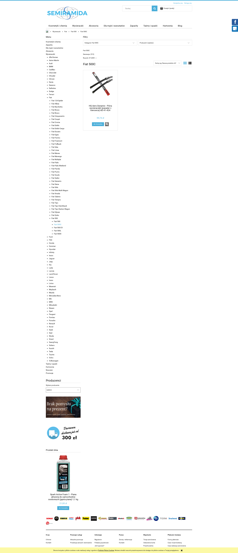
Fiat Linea (55, 150)
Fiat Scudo (55, 175)
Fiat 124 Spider (57, 101)
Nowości (49, 370)
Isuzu (51, 255)
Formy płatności (173, 539)
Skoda (51, 336)
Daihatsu (52, 88)
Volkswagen (53, 361)
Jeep (51, 262)
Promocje (49, 373)
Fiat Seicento (56, 181)
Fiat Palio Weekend (58, 166)
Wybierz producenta (52, 385)
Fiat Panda (55, 169)
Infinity (51, 252)
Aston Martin (54, 60)
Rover (51, 327)
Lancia (51, 271)
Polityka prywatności (102, 543)
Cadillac (52, 70)
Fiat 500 (54, 218)
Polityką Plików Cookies (106, 550)
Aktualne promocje (76, 539)
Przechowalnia (148, 546)
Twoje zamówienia (149, 539)
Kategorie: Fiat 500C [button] (91, 43)
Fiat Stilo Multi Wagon (59, 190)
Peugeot (52, 314)
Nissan (51, 308)
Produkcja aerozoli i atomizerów (81, 543)
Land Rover (53, 274)
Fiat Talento (55, 197)
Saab (51, 330)
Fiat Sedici (55, 178)
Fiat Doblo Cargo (57, 128)
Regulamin (98, 539)
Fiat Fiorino (55, 138)
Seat (50, 333)
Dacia (51, 82)
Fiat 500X (57, 234)
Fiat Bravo (55, 113)
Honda (51, 243)
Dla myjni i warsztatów (54, 48)
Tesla (51, 351)
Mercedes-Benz (55, 296)
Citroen (52, 79)
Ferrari (51, 94)
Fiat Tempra (56, 200)
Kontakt (48, 543)
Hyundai (52, 249)
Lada (51, 268)
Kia (50, 265)
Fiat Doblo (55, 125)
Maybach (52, 289)
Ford (51, 237)
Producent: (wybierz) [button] (146, 43)
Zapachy (49, 45)
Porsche (52, 320)
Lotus (51, 283)
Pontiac (52, 317)
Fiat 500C (57, 224)
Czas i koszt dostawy (175, 543)
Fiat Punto (55, 172)
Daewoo (52, 85)
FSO (50, 240)
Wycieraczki (50, 54)
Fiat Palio (55, 163)
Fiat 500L (57, 231)
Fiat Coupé (55, 119)
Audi (50, 63)
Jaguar (52, 259)
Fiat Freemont (56, 141)
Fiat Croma (55, 122)
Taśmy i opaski (51, 364)
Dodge (51, 91)
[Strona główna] (67, 13)
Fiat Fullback (56, 144)
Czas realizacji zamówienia (177, 546)
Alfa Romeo (53, 57)
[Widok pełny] (190, 63)
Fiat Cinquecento (57, 116)
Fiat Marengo (56, 156)
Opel (50, 311)
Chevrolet (52, 73)
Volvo (51, 358)
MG (50, 299)
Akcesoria (49, 51)
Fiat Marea (55, 153)
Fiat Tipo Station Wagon (60, 209)
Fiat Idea (54, 147)
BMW (51, 67)
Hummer (52, 246)
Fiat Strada (55, 193)
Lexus (51, 277)
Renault (52, 324)
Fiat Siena (55, 184)
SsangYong (53, 342)
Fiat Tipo (54, 203)
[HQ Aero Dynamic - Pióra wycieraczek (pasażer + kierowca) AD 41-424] (100, 87)
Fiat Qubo (55, 215)
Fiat (50, 97)
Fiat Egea (55, 135)
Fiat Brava (55, 110)
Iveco (51, 280)
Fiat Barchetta (56, 107)
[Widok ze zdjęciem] (185, 63)
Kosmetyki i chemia (53, 42)
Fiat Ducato (55, 132)
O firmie (48, 539)
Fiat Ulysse (55, 212)
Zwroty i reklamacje (125, 539)
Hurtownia (50, 367)
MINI (51, 302)
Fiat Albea (55, 104)
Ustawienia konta (149, 543)
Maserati (52, 286)
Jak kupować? (99, 546)
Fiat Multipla (56, 159)
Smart (51, 339)
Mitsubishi (53, 305)
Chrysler (52, 76)
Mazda (51, 293)
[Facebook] (234, 22)
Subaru (52, 345)
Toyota (51, 355)
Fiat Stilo (54, 187)
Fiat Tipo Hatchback (59, 206)
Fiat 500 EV (58, 228)
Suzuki (51, 348)
